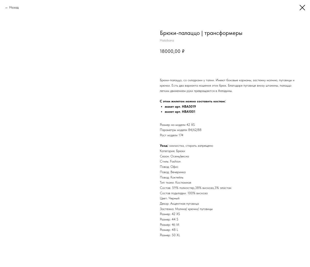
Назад (14, 7)
